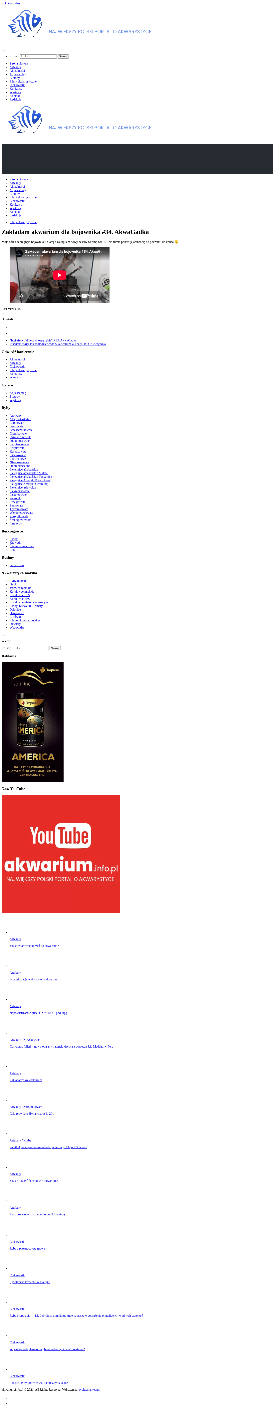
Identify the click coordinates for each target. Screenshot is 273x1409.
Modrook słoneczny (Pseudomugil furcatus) (37, 1214)
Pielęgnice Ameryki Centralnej (29, 484)
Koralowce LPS (20, 595)
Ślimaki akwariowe (22, 546)
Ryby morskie (18, 580)
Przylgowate (17, 501)
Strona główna (19, 63)
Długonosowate (20, 440)
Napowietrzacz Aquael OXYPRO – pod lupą (38, 1013)
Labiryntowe (18, 458)
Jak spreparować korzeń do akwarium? (34, 945)
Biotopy (15, 78)
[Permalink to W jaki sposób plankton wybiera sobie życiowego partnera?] (18, 1335)
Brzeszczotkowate (21, 430)
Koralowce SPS (20, 598)
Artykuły (15, 67)
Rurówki (15, 616)
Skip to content (11, 3)
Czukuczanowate (20, 437)
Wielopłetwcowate (21, 512)
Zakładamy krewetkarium (26, 1080)
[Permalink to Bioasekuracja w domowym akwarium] (18, 965)
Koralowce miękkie (22, 591)
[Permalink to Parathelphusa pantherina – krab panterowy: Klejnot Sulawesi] (18, 1133)
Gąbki (13, 584)
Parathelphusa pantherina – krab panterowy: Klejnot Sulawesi (48, 1147)
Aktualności (17, 70)
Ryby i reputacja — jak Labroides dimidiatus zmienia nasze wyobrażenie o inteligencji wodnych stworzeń (76, 1315)
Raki (13, 549)
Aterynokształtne (20, 419)
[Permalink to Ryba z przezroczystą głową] (18, 1235)
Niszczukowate (19, 462)
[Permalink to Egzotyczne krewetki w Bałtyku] (18, 1268)
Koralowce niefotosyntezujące (29, 602)
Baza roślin (17, 565)
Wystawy (15, 92)
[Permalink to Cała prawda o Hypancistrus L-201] (18, 1100)
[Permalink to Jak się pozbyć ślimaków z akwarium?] (18, 1167)
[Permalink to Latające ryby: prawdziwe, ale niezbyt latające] (18, 1369)
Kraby (14, 539)
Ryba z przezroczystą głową (27, 1248)
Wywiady (16, 377)
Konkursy (16, 88)
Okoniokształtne (20, 466)
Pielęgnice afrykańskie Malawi (29, 473)
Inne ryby (16, 523)
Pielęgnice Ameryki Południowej (30, 480)
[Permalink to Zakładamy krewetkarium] (18, 1066)
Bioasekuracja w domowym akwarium (34, 979)
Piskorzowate (18, 494)
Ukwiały (15, 624)
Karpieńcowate (19, 444)
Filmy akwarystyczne (23, 81)
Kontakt (15, 96)
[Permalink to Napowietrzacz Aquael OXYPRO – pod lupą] (18, 999)
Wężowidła (17, 627)
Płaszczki (15, 498)
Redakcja (15, 99)
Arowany (16, 415)
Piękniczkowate (20, 491)
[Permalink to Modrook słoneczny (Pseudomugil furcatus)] (18, 1200)
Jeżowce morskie (20, 588)
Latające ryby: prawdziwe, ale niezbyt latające (39, 1382)
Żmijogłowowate (20, 519)
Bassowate (16, 426)
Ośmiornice (17, 613)
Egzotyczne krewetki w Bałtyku (30, 1282)
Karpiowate (17, 448)
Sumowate (16, 505)
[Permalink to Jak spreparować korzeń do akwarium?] (18, 932)
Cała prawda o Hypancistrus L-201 (32, 1113)
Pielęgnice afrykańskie (24, 469)
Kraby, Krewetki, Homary (26, 606)
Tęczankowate (19, 509)
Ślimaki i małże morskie (25, 620)
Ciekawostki (17, 85)
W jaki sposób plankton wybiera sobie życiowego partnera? (47, 1349)
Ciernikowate (18, 433)
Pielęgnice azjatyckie (23, 487)
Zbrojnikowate (19, 516)
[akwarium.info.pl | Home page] (81, 42)
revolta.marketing (89, 1389)
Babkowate (17, 422)
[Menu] (3, 50)
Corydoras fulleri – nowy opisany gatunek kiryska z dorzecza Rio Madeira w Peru (61, 1046)
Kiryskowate (18, 455)
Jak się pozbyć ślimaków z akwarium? (34, 1180)
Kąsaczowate (18, 451)
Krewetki (15, 542)
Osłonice (15, 609)
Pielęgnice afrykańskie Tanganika (31, 476)
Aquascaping (18, 74)
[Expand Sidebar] (3, 313)
